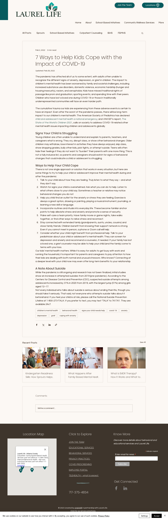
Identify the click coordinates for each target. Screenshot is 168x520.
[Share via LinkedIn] (49, 325)
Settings (144, 515)
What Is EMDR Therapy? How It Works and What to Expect (125, 375)
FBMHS (122, 33)
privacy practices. (88, 511)
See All (143, 342)
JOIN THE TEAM (76, 442)
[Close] (164, 516)
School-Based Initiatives (62, 33)
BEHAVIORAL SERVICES (80, 453)
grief (53, 316)
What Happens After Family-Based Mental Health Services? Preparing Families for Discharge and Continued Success (84, 375)
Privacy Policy (103, 515)
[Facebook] (116, 488)
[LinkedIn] (125, 488)
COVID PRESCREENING (80, 464)
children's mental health (47, 311)
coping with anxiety (68, 316)
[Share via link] (56, 325)
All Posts (26, 33)
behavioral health (69, 311)
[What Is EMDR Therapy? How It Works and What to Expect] (127, 358)
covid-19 (113, 311)
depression (42, 316)
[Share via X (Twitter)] (43, 325)
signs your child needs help (93, 311)
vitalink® (78, 508)
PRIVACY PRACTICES (79, 458)
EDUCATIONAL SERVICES (81, 447)
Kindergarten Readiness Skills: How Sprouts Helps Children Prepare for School (41, 375)
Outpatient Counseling (91, 33)
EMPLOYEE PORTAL (78, 470)
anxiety (124, 311)
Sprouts (40, 33)
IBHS (110, 33)
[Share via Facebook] (36, 325)
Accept (156, 515)
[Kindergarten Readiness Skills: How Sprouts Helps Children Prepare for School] (41, 358)
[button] (88, 23)
